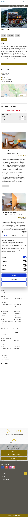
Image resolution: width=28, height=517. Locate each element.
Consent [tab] (5, 235)
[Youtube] (6, 467)
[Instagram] (10, 467)
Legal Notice (4, 473)
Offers (14, 451)
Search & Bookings (14, 515)
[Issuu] (13, 467)
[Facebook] (2, 467)
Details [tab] (14, 235)
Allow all (14, 275)
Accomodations (5, 464)
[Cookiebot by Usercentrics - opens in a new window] (21, 232)
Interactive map (14, 442)
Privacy (3, 474)
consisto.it (3, 481)
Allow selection (14, 279)
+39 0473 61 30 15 (9, 434)
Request (14, 458)
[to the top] (25, 473)
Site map (3, 476)
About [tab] (23, 235)
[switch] (25, 261)
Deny (14, 283)
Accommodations (14, 455)
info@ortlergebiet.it (18, 434)
